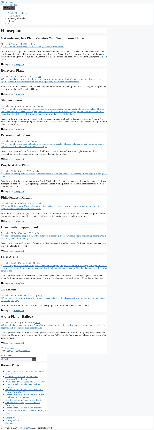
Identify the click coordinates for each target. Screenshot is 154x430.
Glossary (12, 21)
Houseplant (19, 64)
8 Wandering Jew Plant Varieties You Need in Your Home (42, 38)
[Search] (34, 359)
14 (19, 350)
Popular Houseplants (17, 13)
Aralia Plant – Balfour (17, 316)
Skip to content (8, 2)
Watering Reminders (17, 18)
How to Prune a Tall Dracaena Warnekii (23, 407)
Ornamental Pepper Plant (19, 227)
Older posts (9, 348)
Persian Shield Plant (15, 135)
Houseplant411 (25, 428)
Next (26, 350)
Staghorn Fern (11, 100)
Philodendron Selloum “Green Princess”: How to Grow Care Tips (24, 390)
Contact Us (10, 417)
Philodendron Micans (16, 197)
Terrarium (8, 289)
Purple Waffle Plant (15, 165)
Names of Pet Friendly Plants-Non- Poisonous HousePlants (21, 377)
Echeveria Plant (12, 70)
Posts (10, 23)
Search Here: (7, 355)
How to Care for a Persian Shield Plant (23, 400)
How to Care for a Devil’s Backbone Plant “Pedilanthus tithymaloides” (24, 396)
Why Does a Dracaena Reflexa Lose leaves (25, 381)
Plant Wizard (14, 15)
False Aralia (9, 257)
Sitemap (9, 423)
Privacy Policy (12, 420)
